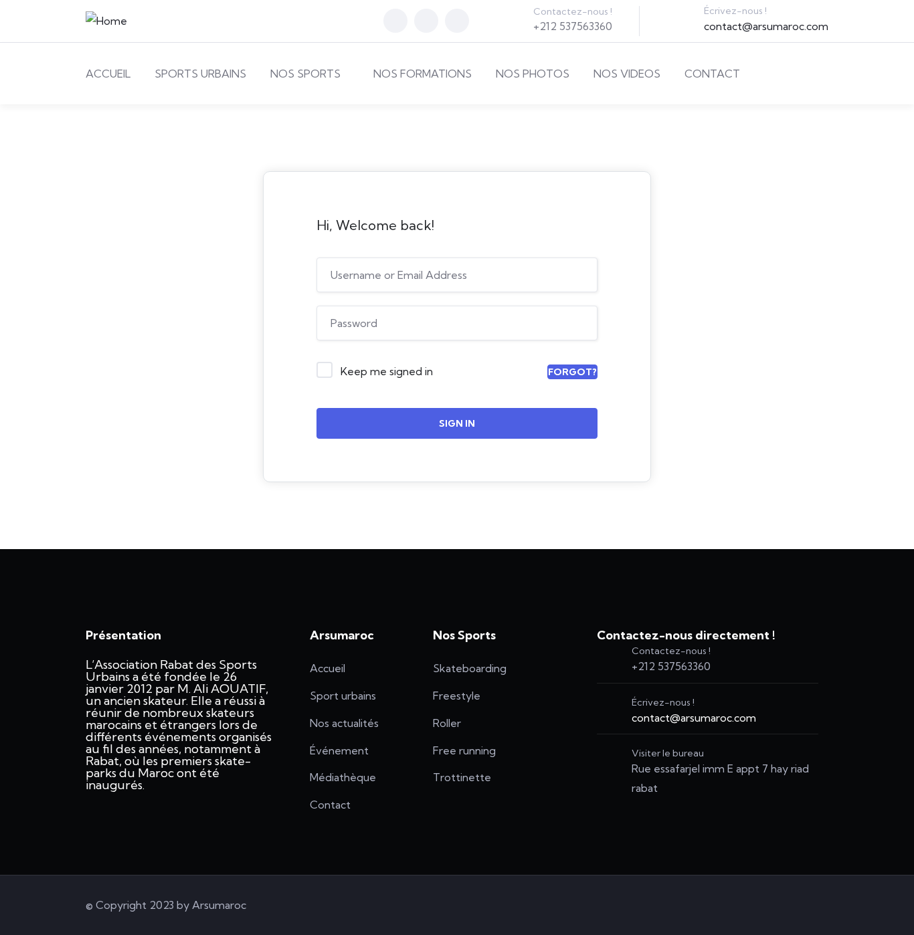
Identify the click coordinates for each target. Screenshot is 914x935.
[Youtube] (457, 21)
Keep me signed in (387, 371)
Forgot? (572, 372)
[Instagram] (426, 21)
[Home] (106, 21)
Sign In (457, 423)
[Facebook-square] (744, 905)
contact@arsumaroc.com (766, 26)
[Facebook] (395, 21)
